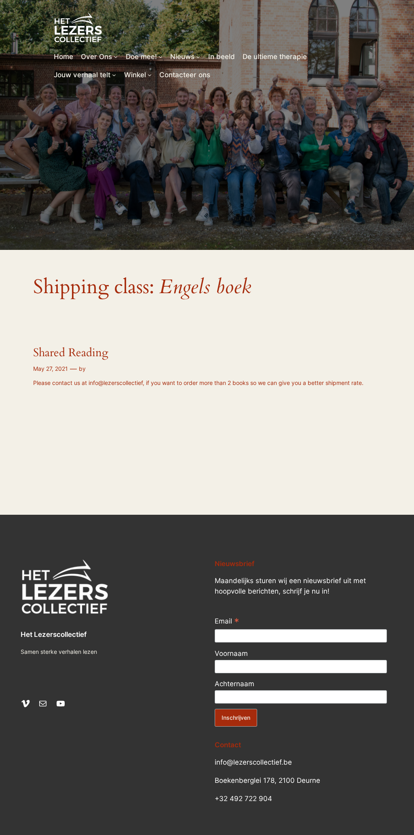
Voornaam (231, 653)
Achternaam (234, 684)
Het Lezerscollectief (54, 634)
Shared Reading (70, 352)
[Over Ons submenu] (116, 57)
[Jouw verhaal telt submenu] (114, 75)
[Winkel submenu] (150, 75)
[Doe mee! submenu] (160, 57)
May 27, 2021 (50, 368)
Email (227, 622)
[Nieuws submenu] (198, 57)
